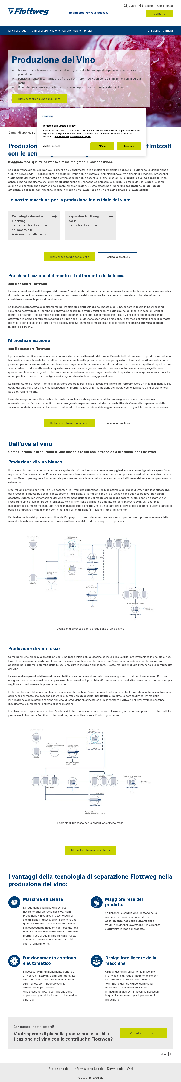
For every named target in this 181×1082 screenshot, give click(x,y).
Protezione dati (59, 1068)
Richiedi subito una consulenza (69, 256)
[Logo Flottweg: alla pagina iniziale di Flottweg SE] (28, 11)
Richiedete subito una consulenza (39, 98)
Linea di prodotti (18, 30)
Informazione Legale (89, 1068)
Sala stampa (165, 5)
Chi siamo (154, 30)
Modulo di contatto (143, 1033)
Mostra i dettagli (51, 146)
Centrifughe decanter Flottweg (29, 225)
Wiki (130, 1068)
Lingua (149, 5)
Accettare (129, 146)
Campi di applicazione (46, 30)
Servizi (87, 30)
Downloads (115, 1068)
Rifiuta (102, 146)
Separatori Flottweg (83, 220)
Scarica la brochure (118, 256)
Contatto (159, 13)
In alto (162, 1054)
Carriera (168, 30)
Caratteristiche (71, 30)
